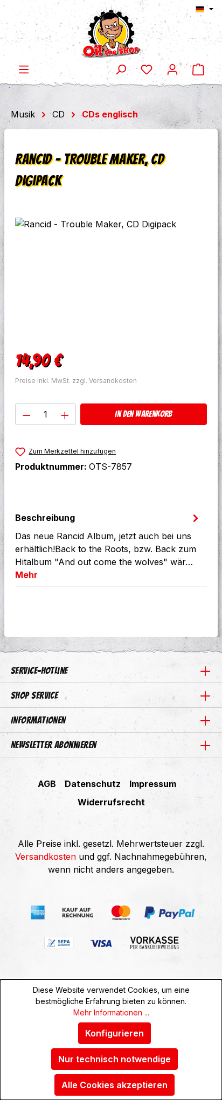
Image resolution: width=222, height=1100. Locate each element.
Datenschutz (93, 783)
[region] (111, 278)
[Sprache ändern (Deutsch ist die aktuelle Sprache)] (204, 9)
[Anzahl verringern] (26, 414)
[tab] (108, 545)
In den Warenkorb (143, 414)
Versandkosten (45, 856)
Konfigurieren (114, 1033)
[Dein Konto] (172, 69)
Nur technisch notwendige (114, 1059)
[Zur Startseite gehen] (111, 31)
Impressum (152, 783)
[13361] (111, 278)
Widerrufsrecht (111, 802)
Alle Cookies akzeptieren (114, 1085)
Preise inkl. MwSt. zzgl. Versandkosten (76, 381)
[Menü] (24, 69)
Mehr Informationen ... (111, 1012)
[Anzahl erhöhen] (65, 414)
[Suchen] (121, 69)
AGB (47, 783)
